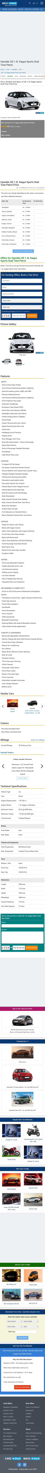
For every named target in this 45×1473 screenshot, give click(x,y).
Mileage (23, 76)
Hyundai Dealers (7, 752)
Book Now (32, 316)
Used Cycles (13, 1423)
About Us (28, 1433)
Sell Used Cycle (8, 1449)
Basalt (12, 711)
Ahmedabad (7, 1420)
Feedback (35, 1439)
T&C (27, 1446)
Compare (4, 131)
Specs (30, 76)
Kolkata (5, 1423)
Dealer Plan (28, 9)
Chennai (5, 1414)
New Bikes (36, 9)
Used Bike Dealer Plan (10, 1446)
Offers (10, 76)
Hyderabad (14, 1407)
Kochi (11, 1414)
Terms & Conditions (24, 311)
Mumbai (5, 1410)
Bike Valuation (7, 1436)
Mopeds (28, 1417)
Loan (41, 9)
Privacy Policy (34, 1446)
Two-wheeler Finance (9, 1433)
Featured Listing (8, 1443)
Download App (37, 1433)
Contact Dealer (22, 778)
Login (36, 3)
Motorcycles (29, 1410)
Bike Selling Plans (8, 1439)
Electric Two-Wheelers (32, 1407)
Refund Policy (30, 1443)
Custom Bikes (30, 1423)
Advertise (33, 1436)
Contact (28, 1439)
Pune (11, 1410)
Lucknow (10, 1417)
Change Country (30, 1449)
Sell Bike (4, 9)
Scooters (28, 1414)
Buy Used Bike (13, 9)
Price (3, 76)
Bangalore (6, 1407)
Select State (29, 3)
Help (27, 1436)
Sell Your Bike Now (22, 1387)
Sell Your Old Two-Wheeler (22, 1346)
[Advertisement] (22, 35)
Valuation (20, 9)
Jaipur (14, 1420)
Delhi (4, 1417)
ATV (27, 1420)
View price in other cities (23, 251)
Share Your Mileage (37, 740)
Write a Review (5, 135)
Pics (16, 76)
